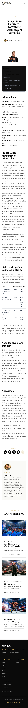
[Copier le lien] (22, 452)
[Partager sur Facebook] (9, 452)
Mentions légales (6, 684)
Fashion (4, 665)
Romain (9, 40)
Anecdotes (8, 88)
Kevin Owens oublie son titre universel (13, 583)
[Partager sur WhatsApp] (14, 452)
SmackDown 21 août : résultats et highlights (12, 621)
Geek (3, 668)
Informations (8, 71)
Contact (18, 662)
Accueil (4, 11)
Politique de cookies (7, 691)
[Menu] (24, 3)
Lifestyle (4, 673)
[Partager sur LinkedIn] (18, 452)
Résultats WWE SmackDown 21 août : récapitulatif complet (12, 544)
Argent (3, 662)
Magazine (12, 11)
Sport (19, 11)
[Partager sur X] (5, 452)
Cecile (5, 554)
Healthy (4, 670)
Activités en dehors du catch (12, 85)
